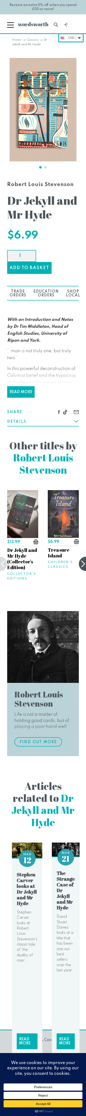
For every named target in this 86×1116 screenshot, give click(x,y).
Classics (32, 39)
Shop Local (73, 294)
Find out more (38, 742)
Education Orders (46, 294)
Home (16, 39)
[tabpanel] (43, 109)
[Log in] (65, 26)
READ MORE (21, 392)
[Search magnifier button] (56, 24)
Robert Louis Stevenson (40, 184)
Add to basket (29, 268)
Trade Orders (18, 294)
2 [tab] (45, 167)
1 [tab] (40, 167)
